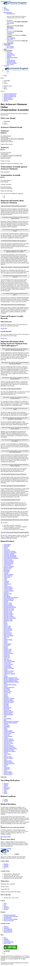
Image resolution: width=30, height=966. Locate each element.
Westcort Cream (7, 771)
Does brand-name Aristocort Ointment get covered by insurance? (15, 276)
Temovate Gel (7, 744)
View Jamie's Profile (6, 836)
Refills (5, 49)
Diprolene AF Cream (9, 608)
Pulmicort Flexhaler (8, 711)
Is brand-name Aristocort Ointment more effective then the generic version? (15, 218)
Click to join (4, 338)
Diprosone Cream (8, 619)
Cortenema (6, 581)
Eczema (6, 799)
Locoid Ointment (8, 667)
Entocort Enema (8, 633)
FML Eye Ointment (8, 635)
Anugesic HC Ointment (9, 551)
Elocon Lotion (7, 627)
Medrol (5, 683)
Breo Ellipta (7, 571)
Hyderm (6, 646)
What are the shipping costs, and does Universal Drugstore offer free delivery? (15, 428)
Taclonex (6, 737)
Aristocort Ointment (8, 560)
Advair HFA (7, 545)
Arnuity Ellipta (7, 564)
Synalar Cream (7, 733)
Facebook (6, 866)
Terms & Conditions (12, 63)
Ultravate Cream (8, 756)
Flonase (5, 641)
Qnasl (5, 716)
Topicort (6, 752)
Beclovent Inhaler (8, 567)
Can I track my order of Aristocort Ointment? (11, 388)
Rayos (5, 720)
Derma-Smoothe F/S (9, 599)
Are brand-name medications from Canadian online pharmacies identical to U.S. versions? (15, 251)
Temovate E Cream (8, 743)
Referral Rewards (11, 61)
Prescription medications (10, 915)
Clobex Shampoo (8, 575)
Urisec (5, 759)
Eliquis (5, 793)
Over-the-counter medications (11, 916)
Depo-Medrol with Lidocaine (11, 597)
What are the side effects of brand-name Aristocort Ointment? (15, 267)
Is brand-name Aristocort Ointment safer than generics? (13, 240)
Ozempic (6, 785)
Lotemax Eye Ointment (9, 673)
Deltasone (6, 594)
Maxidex (6, 676)
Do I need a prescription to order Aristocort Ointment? (13, 485)
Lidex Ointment (7, 660)
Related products (8, 97)
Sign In (5, 906)
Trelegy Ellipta (7, 754)
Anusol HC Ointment (9, 554)
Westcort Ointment (8, 773)
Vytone (5, 770)
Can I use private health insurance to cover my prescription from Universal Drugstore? (15, 451)
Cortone (6, 585)
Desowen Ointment (8, 605)
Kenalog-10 (6, 654)
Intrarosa (6, 647)
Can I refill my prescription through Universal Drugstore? (13, 508)
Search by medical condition (10, 919)
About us (6, 926)
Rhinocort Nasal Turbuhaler (10, 722)
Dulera (5, 622)
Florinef (6, 642)
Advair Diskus (7, 544)
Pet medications (7, 917)
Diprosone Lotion (8, 620)
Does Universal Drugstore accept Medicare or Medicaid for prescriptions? (15, 440)
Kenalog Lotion (7, 650)
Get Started (6, 10)
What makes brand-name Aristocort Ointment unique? (13, 304)
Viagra (5, 791)
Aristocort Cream (8, 559)
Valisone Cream (7, 760)
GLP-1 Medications (8, 43)
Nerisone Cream (8, 691)
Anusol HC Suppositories (10, 555)
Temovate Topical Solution (10, 748)
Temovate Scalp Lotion (9, 747)
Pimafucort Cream (8, 699)
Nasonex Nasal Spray (9, 687)
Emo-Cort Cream (8, 630)
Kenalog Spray (7, 652)
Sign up (17, 854)
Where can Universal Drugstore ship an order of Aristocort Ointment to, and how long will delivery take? (15, 349)
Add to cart (21, 138)
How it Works (7, 44)
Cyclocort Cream (8, 589)
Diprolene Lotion (8, 612)
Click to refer (4, 328)
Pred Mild (6, 705)
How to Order (10, 46)
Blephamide (7, 570)
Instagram (6, 864)
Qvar (5, 717)
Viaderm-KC (7, 767)
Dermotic (6, 601)
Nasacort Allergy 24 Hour (10, 684)
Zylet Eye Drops (8, 774)
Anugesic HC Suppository (10, 552)
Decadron (6, 592)
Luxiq (5, 675)
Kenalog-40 (6, 656)
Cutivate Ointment (8, 588)
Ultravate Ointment (8, 758)
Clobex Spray (7, 577)
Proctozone (6, 709)
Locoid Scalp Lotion (9, 668)
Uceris (5, 755)
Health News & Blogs (12, 57)
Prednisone (6, 706)
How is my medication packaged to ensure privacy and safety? (15, 409)
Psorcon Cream (7, 710)
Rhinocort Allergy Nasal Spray (11, 721)
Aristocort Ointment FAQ (10, 96)
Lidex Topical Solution (9, 661)
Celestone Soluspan (8, 574)
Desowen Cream (8, 603)
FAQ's (8, 58)
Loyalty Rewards (8, 930)
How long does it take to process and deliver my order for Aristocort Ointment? (15, 378)
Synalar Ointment (8, 736)
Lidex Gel (6, 658)
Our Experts (10, 53)
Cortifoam (6, 582)
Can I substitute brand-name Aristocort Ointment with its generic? (15, 294)
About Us (9, 52)
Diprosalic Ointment (9, 616)
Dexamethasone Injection (10, 607)
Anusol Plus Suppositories (10, 556)
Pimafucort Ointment (9, 701)
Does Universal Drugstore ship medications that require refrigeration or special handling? (15, 418)
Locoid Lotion (7, 665)
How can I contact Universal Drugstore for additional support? (15, 532)
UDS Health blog (8, 929)
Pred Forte (6, 703)
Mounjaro (6, 783)
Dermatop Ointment (8, 600)
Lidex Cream (7, 657)
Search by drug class (9, 920)
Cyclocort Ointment (8, 590)
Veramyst (6, 764)
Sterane (5, 728)
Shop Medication (8, 12)
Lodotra (6, 669)
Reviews (6, 100)
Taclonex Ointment (8, 739)
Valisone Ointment (8, 762)
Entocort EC (7, 631)
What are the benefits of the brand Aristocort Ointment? (13, 206)
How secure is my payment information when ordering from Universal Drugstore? (15, 465)
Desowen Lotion (8, 604)
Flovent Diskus (7, 643)
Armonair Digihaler (8, 563)
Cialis (5, 790)
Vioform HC (7, 769)
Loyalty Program (11, 60)
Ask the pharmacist (8, 99)
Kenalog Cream (7, 649)
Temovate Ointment (8, 745)
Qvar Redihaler (7, 718)
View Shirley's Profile (6, 848)
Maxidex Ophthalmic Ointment (11, 679)
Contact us (20, 193)
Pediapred (6, 696)
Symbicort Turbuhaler (9, 732)
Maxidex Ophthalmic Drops (10, 677)
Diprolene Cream (8, 611)
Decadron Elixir (7, 593)
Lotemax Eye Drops (9, 671)
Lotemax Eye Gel (8, 672)
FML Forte (6, 637)
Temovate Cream (8, 741)
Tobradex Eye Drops (9, 750)
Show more (3, 777)
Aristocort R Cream (8, 562)
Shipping (9, 56)
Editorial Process (11, 54)
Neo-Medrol (7, 688)
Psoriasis (6, 801)
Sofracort (6, 724)
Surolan (5, 729)
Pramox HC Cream (8, 702)
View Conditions (11, 38)
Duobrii (5, 623)
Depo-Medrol (7, 596)
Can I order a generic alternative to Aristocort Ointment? (13, 474)
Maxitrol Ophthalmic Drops (10, 680)
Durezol (6, 624)
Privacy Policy (10, 64)
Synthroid (6, 789)
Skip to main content (6, 1)
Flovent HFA (7, 645)
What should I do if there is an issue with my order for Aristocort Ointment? (15, 398)
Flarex (5, 638)
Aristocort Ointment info (10, 95)
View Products (10, 23)
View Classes (10, 42)
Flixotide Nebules (8, 639)
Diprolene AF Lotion (9, 609)
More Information (8, 50)
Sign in (5, 8)
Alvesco (6, 548)
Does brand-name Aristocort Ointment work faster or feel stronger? (15, 230)
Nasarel (5, 686)
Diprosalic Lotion (8, 615)
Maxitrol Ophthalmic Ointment (11, 681)
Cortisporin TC (7, 584)
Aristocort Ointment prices (10, 93)
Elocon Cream (7, 626)
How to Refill (10, 47)
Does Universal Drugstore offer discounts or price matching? (14, 519)
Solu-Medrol (7, 726)
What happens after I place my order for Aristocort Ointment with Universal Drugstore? (15, 363)
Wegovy (6, 786)
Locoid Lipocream (8, 664)
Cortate (5, 578)
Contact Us (6, 65)
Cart (5, 905)
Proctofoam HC (7, 707)
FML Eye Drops (8, 634)
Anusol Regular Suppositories (11, 558)
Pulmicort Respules (8, 714)
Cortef (5, 579)
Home (5, 75)
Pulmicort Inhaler (8, 713)
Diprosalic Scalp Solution (10, 618)
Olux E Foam (7, 692)
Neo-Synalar (7, 690)
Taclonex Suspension (9, 740)
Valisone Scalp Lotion (9, 763)
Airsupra (6, 547)
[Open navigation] (7, 73)
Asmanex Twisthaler (9, 566)
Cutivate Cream (7, 586)
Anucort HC (7, 550)
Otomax (6, 695)
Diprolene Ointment (8, 613)
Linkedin (6, 865)
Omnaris (6, 694)
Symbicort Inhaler (8, 730)
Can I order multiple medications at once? (10, 499)
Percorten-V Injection (9, 698)
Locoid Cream (7, 662)
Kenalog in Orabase (8, 653)
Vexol (5, 766)
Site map (6, 909)
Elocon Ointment (8, 628)
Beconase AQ (7, 569)
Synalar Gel (6, 735)
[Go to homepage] (15, 4)
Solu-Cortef (6, 725)
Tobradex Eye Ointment (9, 751)
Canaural (6, 573)
